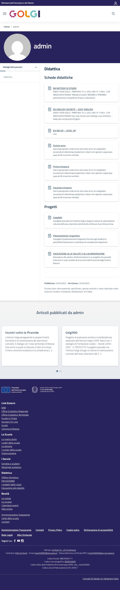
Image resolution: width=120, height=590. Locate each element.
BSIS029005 (70, 561)
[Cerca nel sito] (113, 14)
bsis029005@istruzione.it (46, 553)
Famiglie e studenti (10, 463)
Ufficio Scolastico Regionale (14, 411)
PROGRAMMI (8, 481)
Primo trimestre (61, 166)
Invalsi (4, 425)
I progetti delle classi (11, 484)
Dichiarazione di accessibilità (98, 530)
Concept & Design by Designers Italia (101, 578)
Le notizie (6, 498)
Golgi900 (57, 217)
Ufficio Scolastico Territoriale (15, 415)
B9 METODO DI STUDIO (65, 88)
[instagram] (22, 540)
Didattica (8, 77)
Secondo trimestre (62, 187)
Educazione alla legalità (12, 488)
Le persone (6, 446)
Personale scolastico (11, 467)
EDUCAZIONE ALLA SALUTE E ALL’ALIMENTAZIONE (79, 253)
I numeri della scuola (11, 450)
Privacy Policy (55, 530)
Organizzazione (8, 453)
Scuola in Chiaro (9, 418)
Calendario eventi (9, 505)
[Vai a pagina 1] (57, 371)
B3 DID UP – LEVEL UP (64, 130)
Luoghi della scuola (10, 442)
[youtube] (18, 540)
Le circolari (6, 502)
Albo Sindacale (24, 535)
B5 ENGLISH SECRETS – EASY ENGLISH (73, 109)
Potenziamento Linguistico (66, 235)
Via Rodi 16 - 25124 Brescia (64, 549)
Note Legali (7, 535)
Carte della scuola (10, 518)
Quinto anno (59, 145)
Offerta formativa (9, 477)
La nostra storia (9, 439)
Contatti (5, 522)
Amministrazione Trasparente (15, 515)
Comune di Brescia (10, 429)
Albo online (6, 509)
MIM (3, 407)
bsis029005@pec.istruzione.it (101, 553)
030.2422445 (21, 553)
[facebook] (14, 540)
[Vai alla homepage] (24, 14)
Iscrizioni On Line (9, 422)
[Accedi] (116, 2)
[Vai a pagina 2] (60, 371)
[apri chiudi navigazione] (4, 14)
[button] (20, 67)
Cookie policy (72, 530)
